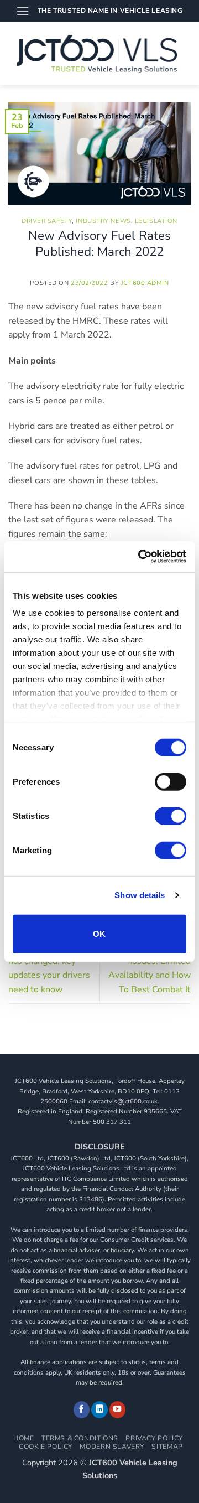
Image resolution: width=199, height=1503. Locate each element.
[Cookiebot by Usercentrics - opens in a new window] (140, 557)
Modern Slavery (112, 1446)
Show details (139, 895)
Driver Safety (47, 221)
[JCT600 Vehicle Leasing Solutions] (99, 54)
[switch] (170, 781)
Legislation (156, 221)
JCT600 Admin (145, 283)
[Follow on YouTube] (117, 1409)
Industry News (103, 221)
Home (23, 1438)
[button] (22, 11)
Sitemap (166, 1446)
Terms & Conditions (79, 1438)
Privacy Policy (154, 1438)
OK (99, 933)
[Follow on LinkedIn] (99, 1409)
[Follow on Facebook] (82, 1409)
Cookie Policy (45, 1446)
